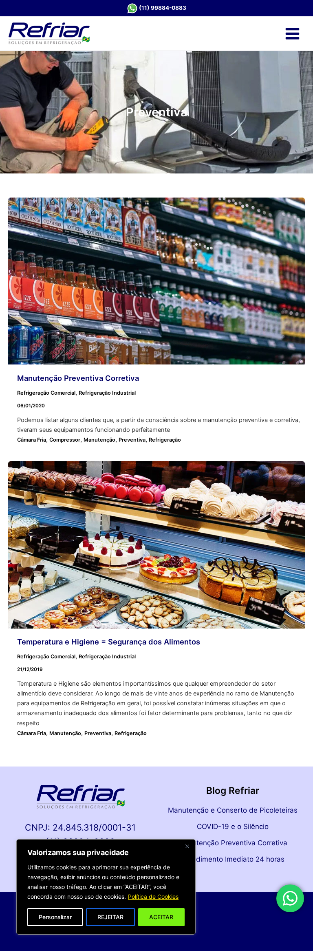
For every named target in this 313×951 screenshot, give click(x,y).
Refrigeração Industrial (107, 393)
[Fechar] (187, 846)
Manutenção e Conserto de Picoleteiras (233, 810)
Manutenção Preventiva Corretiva (78, 377)
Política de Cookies (153, 896)
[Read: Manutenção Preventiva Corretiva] (156, 280)
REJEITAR (110, 916)
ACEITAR (161, 916)
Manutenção (99, 440)
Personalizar (55, 916)
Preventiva (132, 440)
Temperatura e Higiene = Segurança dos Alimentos (108, 641)
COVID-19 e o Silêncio (233, 826)
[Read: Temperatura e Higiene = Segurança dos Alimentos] (156, 544)
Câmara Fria (31, 440)
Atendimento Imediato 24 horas (232, 859)
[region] (106, 887)
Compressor (64, 440)
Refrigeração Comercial (46, 393)
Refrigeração (165, 440)
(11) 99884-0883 (162, 7)
